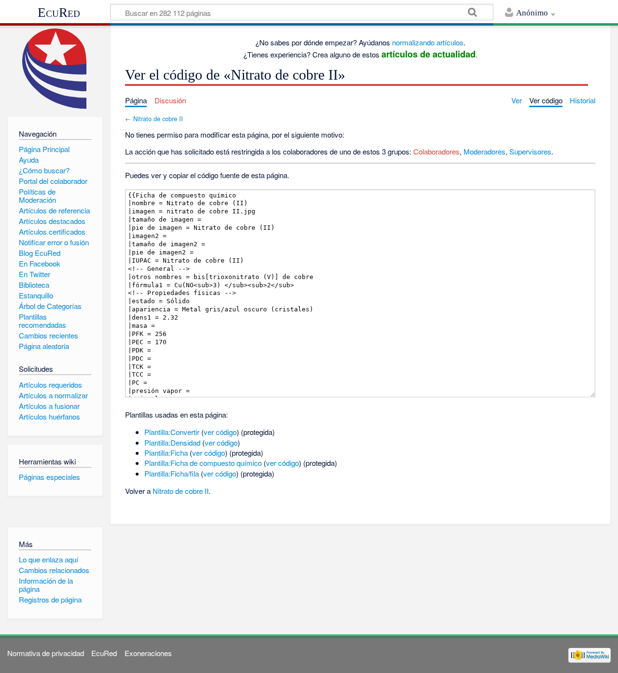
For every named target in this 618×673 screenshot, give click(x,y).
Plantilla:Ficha (166, 453)
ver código (220, 432)
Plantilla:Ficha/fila (171, 473)
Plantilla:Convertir (171, 432)
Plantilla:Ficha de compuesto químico (203, 463)
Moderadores (485, 151)
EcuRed (59, 12)
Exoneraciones (148, 653)
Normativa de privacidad (45, 653)
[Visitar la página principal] (54, 68)
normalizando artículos (428, 42)
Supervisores (530, 151)
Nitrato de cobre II (158, 118)
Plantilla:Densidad (172, 442)
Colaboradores (436, 151)
